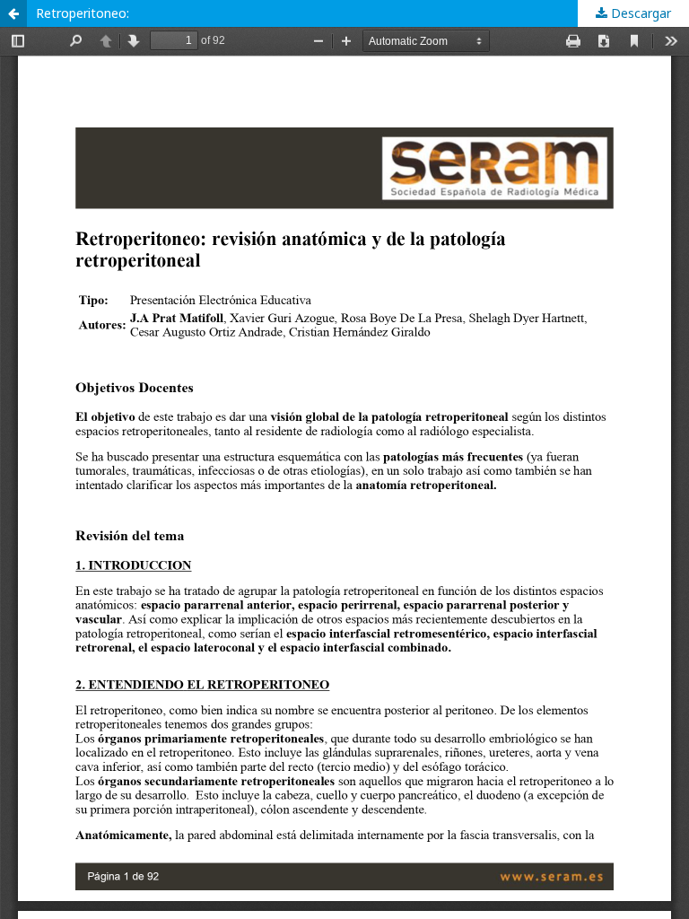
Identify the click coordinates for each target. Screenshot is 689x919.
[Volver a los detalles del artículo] (13, 13)
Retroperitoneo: (82, 13)
